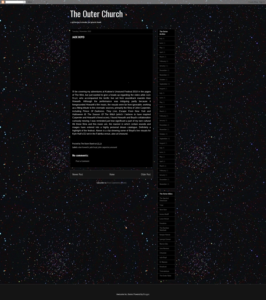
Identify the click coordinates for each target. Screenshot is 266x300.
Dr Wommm (163, 262)
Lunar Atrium (164, 218)
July (161, 38)
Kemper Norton (165, 234)
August (162, 88)
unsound (113, 147)
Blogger (146, 294)
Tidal (161, 205)
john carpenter (103, 147)
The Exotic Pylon (165, 275)
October (162, 79)
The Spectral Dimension (164, 199)
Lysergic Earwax (165, 239)
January (162, 65)
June (161, 43)
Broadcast (163, 266)
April (161, 52)
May (161, 47)
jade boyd (93, 147)
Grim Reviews (164, 248)
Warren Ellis (164, 244)
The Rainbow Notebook (164, 229)
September (163, 84)
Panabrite (163, 223)
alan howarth (83, 147)
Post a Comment (82, 161)
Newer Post (77, 174)
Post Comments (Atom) (116, 182)
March (162, 56)
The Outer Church (96, 13)
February (163, 61)
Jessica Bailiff (164, 214)
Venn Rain (163, 209)
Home (112, 174)
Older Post (146, 174)
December (163, 70)
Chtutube (163, 253)
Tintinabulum (164, 271)
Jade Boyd (163, 257)
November (163, 75)
